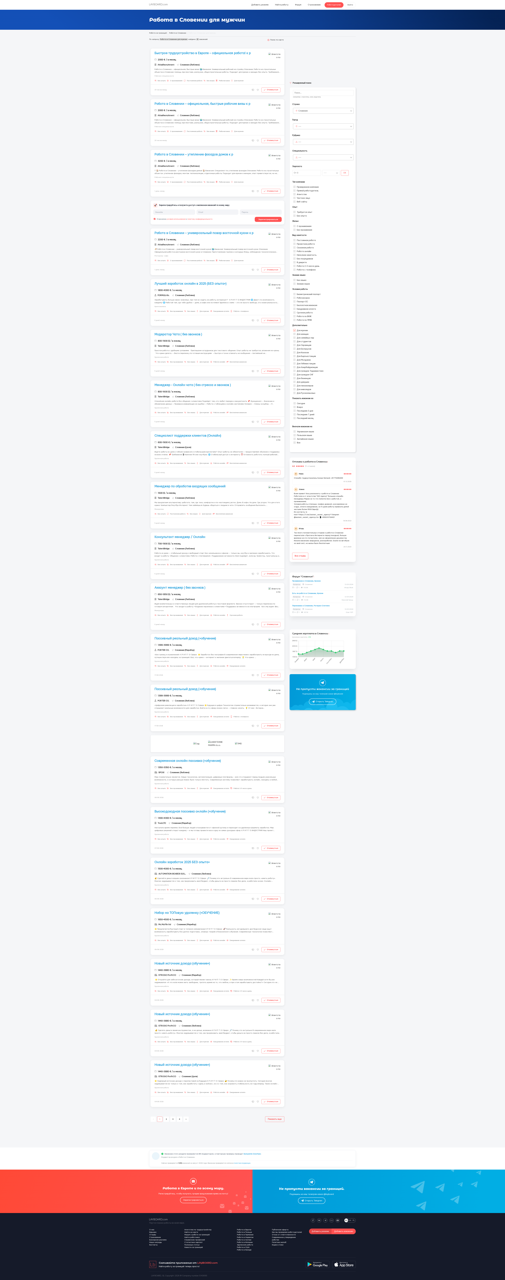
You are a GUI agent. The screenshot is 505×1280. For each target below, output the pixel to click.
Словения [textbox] (303, 111)
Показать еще (275, 1119)
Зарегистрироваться (268, 219)
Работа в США (243, 1247)
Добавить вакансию (343, 1231)
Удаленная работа (245, 1245)
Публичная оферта (280, 1230)
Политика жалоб (279, 1242)
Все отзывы (300, 556)
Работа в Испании (245, 1242)
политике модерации (242, 1163)
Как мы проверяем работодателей (287, 1232)
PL (354, 1220)
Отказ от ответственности (284, 1235)
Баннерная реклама (157, 1240)
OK (344, 173)
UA (350, 1220)
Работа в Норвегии (245, 1237)
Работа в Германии (245, 1235)
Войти (350, 5)
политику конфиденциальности (200, 219)
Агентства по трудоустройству (197, 1230)
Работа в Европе (244, 1230)
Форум (298, 5)
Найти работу (281, 5)
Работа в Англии (244, 1240)
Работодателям (334, 5)
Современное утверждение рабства (284, 1238)
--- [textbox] (299, 126)
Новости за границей (193, 1247)
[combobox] (323, 111)
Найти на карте (191, 1232)
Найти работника (192, 1237)
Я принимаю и (184, 219)
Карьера (152, 1232)
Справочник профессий (194, 1240)
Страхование (314, 5)
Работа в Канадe (244, 1250)
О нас (151, 1230)
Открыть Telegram (324, 702)
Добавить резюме (260, 5)
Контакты (153, 1245)
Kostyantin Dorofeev (252, 1154)
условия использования (176, 219)
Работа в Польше (244, 1232)
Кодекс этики (277, 1245)
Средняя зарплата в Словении (310, 633)
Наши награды (155, 1242)
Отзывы (152, 1235)
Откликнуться (272, 90)
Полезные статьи (192, 1245)
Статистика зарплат (193, 1242)
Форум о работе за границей (197, 1235)
